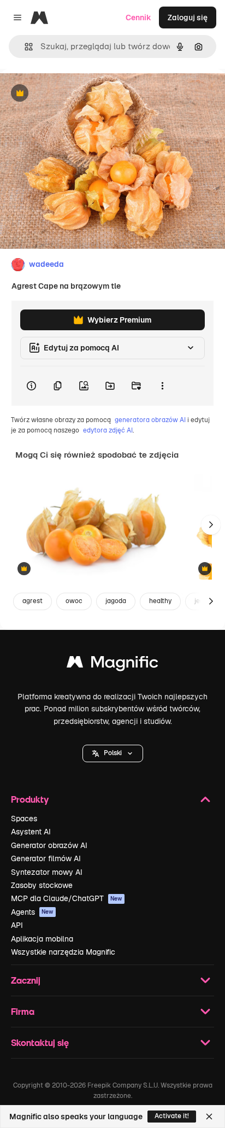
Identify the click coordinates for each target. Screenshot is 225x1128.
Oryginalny (75, 94)
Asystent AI (31, 832)
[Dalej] (211, 525)
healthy (160, 601)
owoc (74, 601)
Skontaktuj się (40, 1042)
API (17, 925)
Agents (32, 912)
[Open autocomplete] (24, 47)
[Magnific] (112, 664)
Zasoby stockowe (42, 885)
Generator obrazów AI (49, 845)
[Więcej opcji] (162, 386)
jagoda (115, 601)
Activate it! (172, 1116)
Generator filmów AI (46, 858)
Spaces (24, 818)
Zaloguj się (188, 17)
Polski (113, 753)
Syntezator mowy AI (46, 872)
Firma (22, 1011)
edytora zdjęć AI (108, 430)
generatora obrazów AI (150, 420)
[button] (112, 753)
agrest (32, 601)
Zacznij (25, 980)
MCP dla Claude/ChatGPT (66, 898)
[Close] (209, 1116)
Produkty (30, 799)
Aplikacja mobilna (42, 939)
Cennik (138, 17)
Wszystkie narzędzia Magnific (63, 952)
